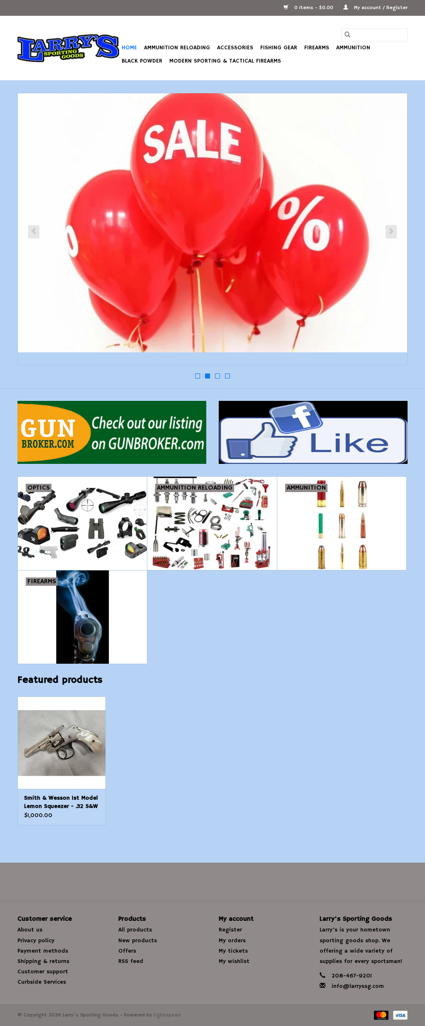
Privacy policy (35, 940)
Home (129, 47)
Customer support (42, 971)
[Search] (347, 34)
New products (137, 940)
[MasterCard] (380, 1015)
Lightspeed (167, 1015)
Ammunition (353, 47)
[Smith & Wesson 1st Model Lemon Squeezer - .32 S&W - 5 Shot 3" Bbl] (61, 742)
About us (29, 930)
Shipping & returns (43, 961)
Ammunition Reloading (177, 47)
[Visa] (399, 1015)
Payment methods (42, 951)
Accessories (235, 47)
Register (230, 930)
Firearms (316, 47)
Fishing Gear (278, 47)
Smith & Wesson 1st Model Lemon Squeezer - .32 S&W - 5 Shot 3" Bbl (61, 802)
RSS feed (130, 961)
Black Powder (142, 61)
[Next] (391, 231)
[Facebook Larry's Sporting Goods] (212, 881)
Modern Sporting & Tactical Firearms (225, 61)
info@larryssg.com (358, 986)
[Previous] (33, 231)
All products (135, 930)
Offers (127, 951)
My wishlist (234, 961)
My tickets (233, 951)
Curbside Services (41, 982)
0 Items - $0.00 (314, 8)
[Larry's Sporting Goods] (68, 48)
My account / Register (380, 8)
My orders (232, 940)
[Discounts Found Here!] (212, 222)
